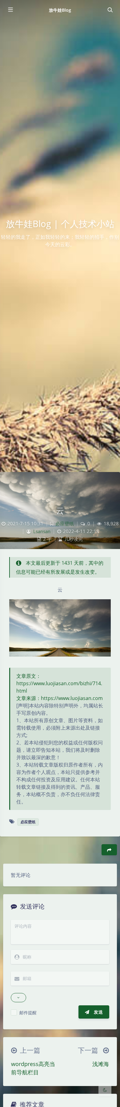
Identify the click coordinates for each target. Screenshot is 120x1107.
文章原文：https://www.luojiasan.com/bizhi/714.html (59, 683)
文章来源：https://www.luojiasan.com (59, 698)
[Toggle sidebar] (10, 10)
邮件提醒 (28, 1012)
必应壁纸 (64, 524)
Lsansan (41, 531)
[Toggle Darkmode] (104, 1089)
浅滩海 (100, 1064)
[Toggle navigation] (110, 10)
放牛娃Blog (60, 10)
